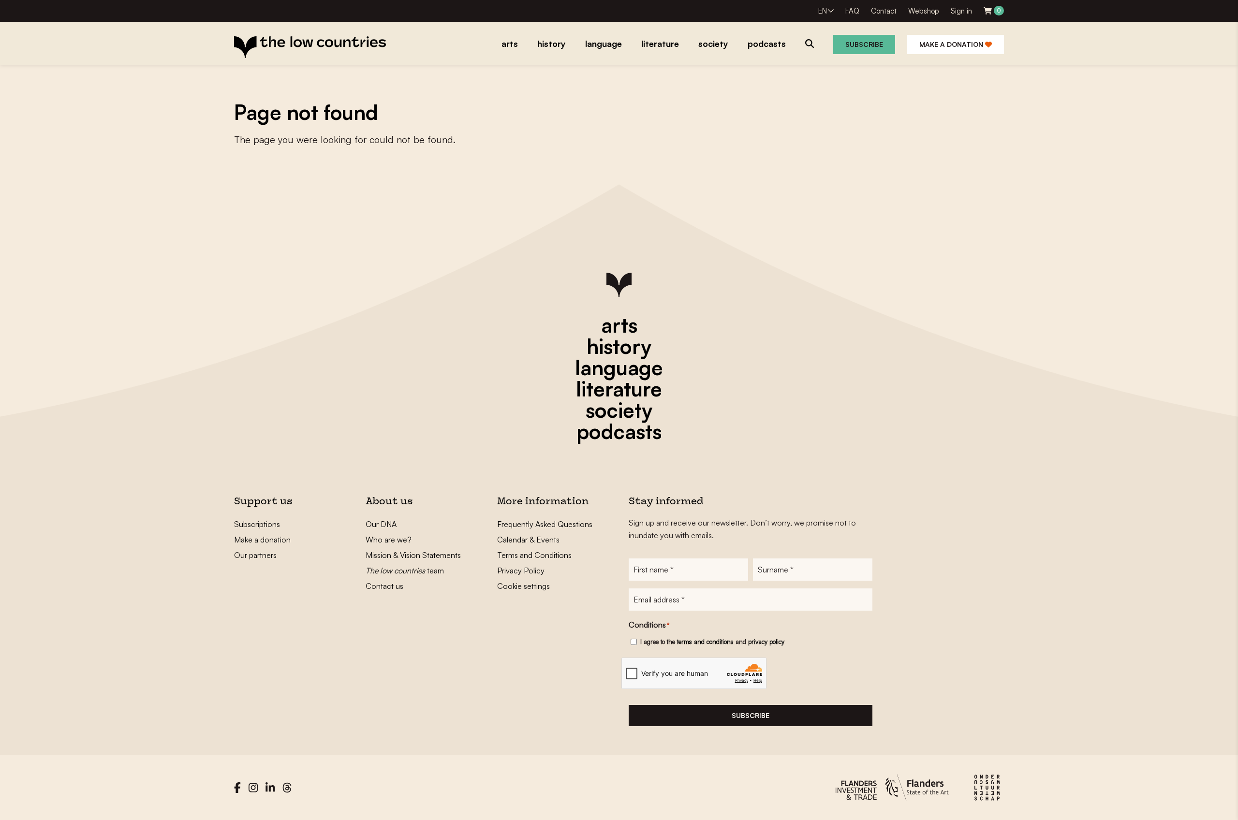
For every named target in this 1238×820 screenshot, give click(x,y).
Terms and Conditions (534, 555)
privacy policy (766, 641)
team (405, 570)
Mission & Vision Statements (413, 555)
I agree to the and (712, 641)
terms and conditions (705, 641)
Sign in (961, 10)
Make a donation (952, 44)
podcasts (619, 431)
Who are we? (389, 539)
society (619, 410)
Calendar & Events (528, 539)
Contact (884, 10)
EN (822, 10)
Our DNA (381, 524)
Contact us (384, 586)
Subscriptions (257, 524)
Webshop (923, 10)
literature (619, 388)
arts (619, 324)
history (619, 346)
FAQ (852, 10)
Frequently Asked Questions (544, 524)
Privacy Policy (521, 570)
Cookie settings (523, 586)
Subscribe (864, 44)
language (619, 367)
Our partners (255, 555)
